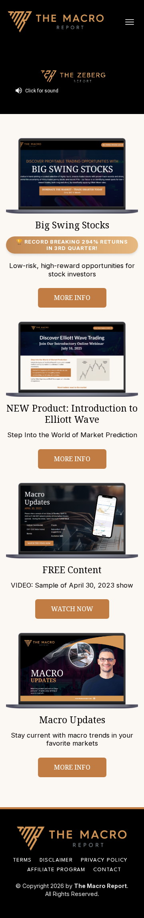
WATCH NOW (72, 608)
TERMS (22, 860)
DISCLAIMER (56, 860)
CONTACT (107, 869)
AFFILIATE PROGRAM (56, 869)
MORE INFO (72, 297)
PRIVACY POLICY (104, 860)
